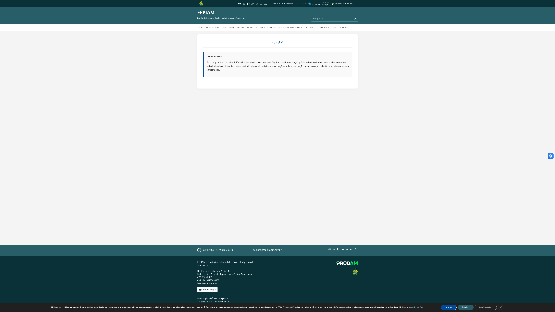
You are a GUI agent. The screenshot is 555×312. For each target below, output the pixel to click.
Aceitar (448, 307)
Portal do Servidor (266, 27)
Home (201, 27)
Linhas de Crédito (328, 27)
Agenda (343, 27)
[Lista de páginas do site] (356, 249)
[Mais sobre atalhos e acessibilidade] (329, 249)
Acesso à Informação (233, 27)
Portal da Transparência (283, 4)
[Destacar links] (244, 4)
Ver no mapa (209, 289)
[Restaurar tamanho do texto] (257, 4)
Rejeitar (465, 307)
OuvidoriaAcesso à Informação (320, 4)
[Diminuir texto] (261, 4)
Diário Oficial (300, 4)
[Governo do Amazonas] (201, 3)
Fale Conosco (311, 27)
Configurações (485, 307)
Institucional (212, 27)
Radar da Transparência (344, 4)
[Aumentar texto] (253, 4)
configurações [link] (416, 307)
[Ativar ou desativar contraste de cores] (248, 4)
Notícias (250, 27)
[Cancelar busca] (355, 18)
